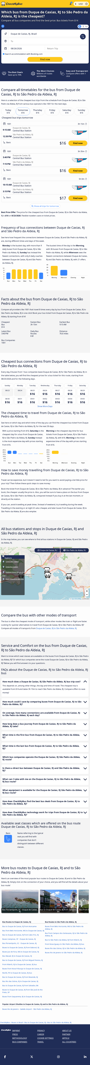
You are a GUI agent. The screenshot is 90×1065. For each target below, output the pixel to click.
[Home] (34, 3)
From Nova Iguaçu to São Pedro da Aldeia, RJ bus (64, 944)
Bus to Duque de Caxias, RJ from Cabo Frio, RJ (20, 935)
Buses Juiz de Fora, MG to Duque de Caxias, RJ (20, 952)
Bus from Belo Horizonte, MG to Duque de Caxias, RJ (23, 930)
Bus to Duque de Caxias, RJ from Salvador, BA (20, 985)
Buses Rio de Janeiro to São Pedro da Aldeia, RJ (63, 952)
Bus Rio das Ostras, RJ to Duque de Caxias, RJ (20, 981)
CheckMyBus (5, 1022)
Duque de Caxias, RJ (48, 550)
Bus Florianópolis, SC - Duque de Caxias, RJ (19, 943)
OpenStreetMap (76, 599)
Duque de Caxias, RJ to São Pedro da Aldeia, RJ (56, 628)
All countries (69, 1042)
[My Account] (70, 3)
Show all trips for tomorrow (46, 206)
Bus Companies (19, 1042)
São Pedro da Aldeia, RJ (76, 550)
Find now (78, 143)
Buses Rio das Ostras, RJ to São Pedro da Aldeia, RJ (65, 948)
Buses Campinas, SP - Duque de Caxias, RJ (19, 939)
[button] (47, 570)
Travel (40, 1042)
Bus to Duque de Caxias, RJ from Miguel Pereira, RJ (22, 960)
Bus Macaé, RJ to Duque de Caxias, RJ (17, 956)
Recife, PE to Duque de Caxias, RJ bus (17, 973)
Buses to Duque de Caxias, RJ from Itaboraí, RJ (20, 947)
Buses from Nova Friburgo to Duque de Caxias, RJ (22, 968)
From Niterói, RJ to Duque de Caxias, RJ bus (19, 964)
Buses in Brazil (17, 1022)
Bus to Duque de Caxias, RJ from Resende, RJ (20, 977)
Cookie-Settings (45, 1038)
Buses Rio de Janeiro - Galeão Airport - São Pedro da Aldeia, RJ (27, 1009)
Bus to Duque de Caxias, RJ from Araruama (19, 926)
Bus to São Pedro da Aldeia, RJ (59, 1022)
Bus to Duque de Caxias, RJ (35, 1022)
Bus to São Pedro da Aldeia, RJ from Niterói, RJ (63, 940)
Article (65, 1038)
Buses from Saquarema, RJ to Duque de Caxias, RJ (22, 996)
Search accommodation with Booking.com (24, 54)
